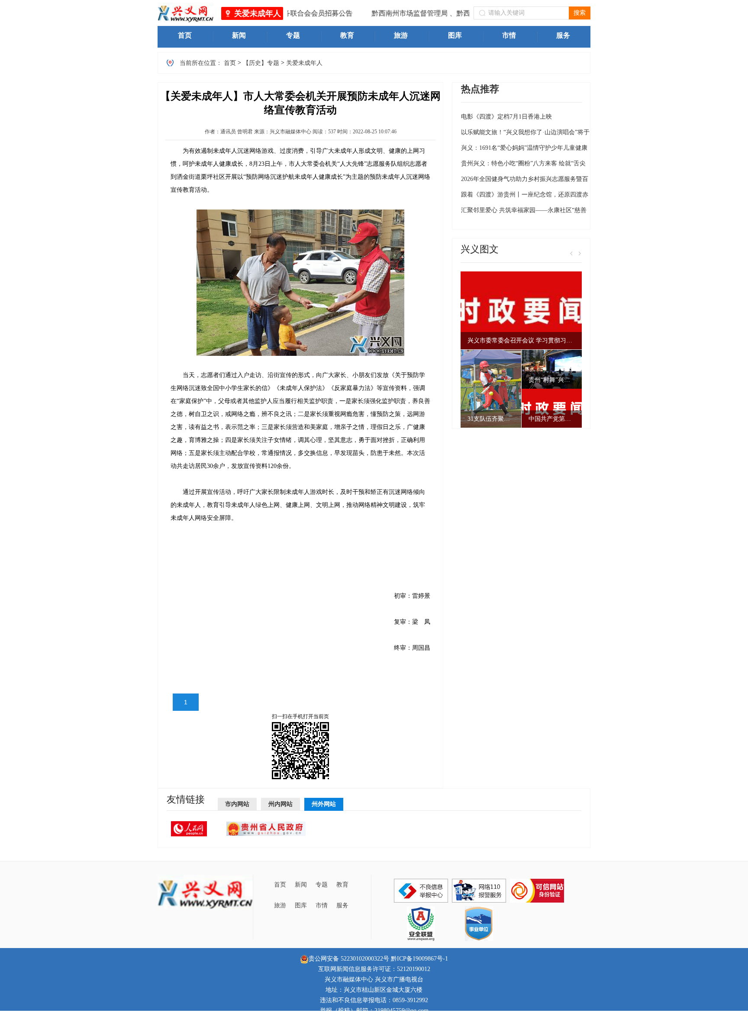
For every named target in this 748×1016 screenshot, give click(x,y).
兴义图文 (480, 249)
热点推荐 (480, 89)
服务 (342, 905)
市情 (322, 905)
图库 (301, 905)
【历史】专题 (261, 63)
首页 (230, 63)
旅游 (280, 905)
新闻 (301, 884)
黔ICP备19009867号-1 (419, 958)
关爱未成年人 (257, 13)
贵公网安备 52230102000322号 (349, 958)
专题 (322, 884)
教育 (342, 884)
